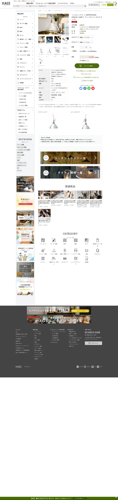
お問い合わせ (19, 343)
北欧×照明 (20, 152)
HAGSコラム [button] (21, 110)
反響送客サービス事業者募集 (22, 350)
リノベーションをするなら (25, 93)
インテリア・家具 (39, 354)
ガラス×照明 (20, 155)
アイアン (19, 170)
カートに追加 (89, 66)
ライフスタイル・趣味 (74, 340)
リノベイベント (63, 3)
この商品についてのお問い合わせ (87, 71)
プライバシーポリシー (21, 336)
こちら (87, 60)
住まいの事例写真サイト (21, 352)
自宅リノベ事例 (22, 120)
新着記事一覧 (22, 117)
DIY (18, 168)
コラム (72, 3)
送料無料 (82, 33)
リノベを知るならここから (75, 338)
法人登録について (20, 348)
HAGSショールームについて (22, 345)
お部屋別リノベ (22, 126)
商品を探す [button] (20, 13)
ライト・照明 (38, 348)
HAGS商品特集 (22, 132)
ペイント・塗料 (38, 352)
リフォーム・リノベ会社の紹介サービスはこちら (87, 77)
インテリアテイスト (74, 344)
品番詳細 (82, 25)
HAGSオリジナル (21, 165)
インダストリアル (21, 163)
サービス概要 (22, 96)
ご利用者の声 (22, 102)
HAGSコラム (71, 329)
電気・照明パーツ (39, 350)
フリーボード (38, 331)
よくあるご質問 (22, 105)
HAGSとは (18, 329)
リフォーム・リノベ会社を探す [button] (23, 88)
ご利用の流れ (22, 99)
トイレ (19, 157)
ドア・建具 (37, 340)
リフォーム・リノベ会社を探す (46, 3)
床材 (36, 336)
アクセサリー (38, 344)
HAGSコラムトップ (24, 113)
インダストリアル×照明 (23, 150)
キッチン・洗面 (38, 346)
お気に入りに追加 (88, 80)
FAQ (17, 332)
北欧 (18, 160)
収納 (36, 342)
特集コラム (21, 123)
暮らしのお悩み (22, 129)
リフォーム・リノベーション (58, 331)
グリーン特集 (20, 144)
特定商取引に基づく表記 (21, 334)
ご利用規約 (18, 338)
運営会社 (18, 341)
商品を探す (30, 3)
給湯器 (36, 359)
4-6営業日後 (83, 31)
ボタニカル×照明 (21, 147)
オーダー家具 (38, 333)
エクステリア (38, 356)
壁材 (36, 338)
